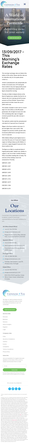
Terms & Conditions (8, 349)
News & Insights (7, 324)
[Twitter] (13, 389)
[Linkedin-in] (16, 389)
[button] (24, 4)
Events (5, 344)
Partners (5, 322)
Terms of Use (14, 420)
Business (5, 319)
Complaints (6, 346)
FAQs (4, 336)
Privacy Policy (6, 351)
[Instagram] (19, 389)
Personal (5, 317)
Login (4, 329)
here (20, 414)
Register (5, 327)
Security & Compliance (9, 339)
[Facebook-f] (9, 389)
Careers (5, 341)
